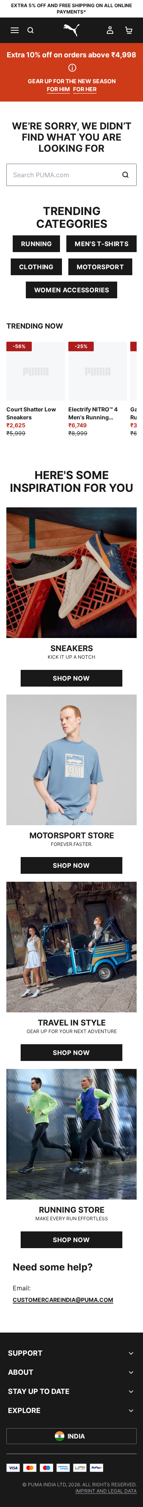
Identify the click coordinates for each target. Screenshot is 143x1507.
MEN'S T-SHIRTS (101, 244)
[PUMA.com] (71, 30)
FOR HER (85, 89)
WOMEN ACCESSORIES (71, 290)
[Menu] (14, 30)
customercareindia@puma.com (63, 1299)
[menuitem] (106, 1491)
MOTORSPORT (100, 267)
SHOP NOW (71, 678)
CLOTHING (36, 267)
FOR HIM (58, 89)
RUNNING (36, 244)
